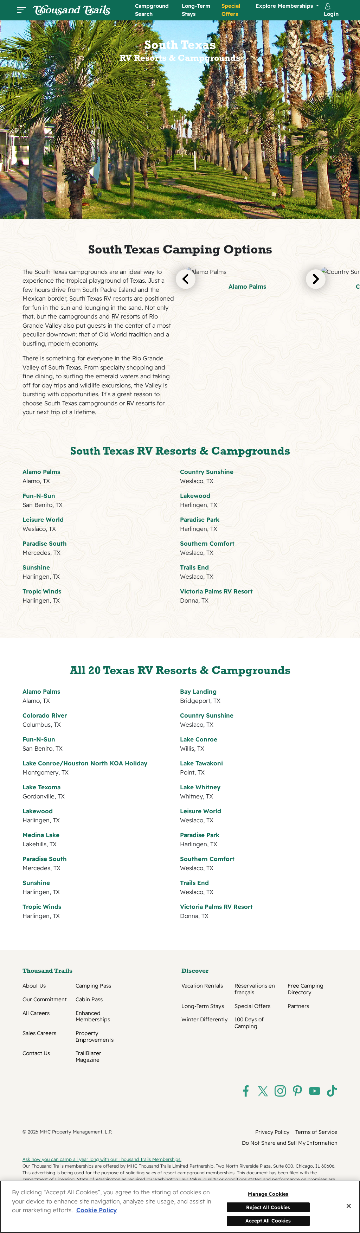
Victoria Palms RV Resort (216, 591)
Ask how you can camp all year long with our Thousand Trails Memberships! (101, 1159)
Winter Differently (204, 1019)
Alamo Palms (247, 286)
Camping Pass (93, 986)
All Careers (36, 1013)
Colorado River (44, 715)
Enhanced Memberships (93, 1016)
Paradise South (44, 543)
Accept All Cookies (268, 1221)
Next (316, 279)
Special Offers (230, 9)
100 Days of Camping (249, 1022)
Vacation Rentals (202, 986)
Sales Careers (39, 1033)
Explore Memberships (285, 5)
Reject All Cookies (268, 1207)
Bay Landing (198, 691)
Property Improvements (95, 1036)
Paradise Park (199, 519)
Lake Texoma (41, 787)
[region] (180, 1206)
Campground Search (152, 9)
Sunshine (36, 567)
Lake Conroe (198, 739)
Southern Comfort (207, 543)
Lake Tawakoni (201, 763)
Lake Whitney (200, 787)
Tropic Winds (41, 591)
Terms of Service (316, 1132)
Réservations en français (254, 989)
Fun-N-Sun (38, 495)
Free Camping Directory (305, 989)
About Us (34, 986)
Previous (185, 279)
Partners (298, 1006)
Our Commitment (44, 999)
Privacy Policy (272, 1132)
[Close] (348, 1206)
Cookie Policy (96, 1210)
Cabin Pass (89, 999)
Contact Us (36, 1053)
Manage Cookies (268, 1194)
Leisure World (43, 519)
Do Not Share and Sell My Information (290, 1142)
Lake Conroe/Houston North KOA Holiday (84, 763)
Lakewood (195, 495)
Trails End (194, 567)
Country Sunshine (206, 471)
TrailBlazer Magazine (88, 1056)
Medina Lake (40, 835)
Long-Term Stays (196, 9)
